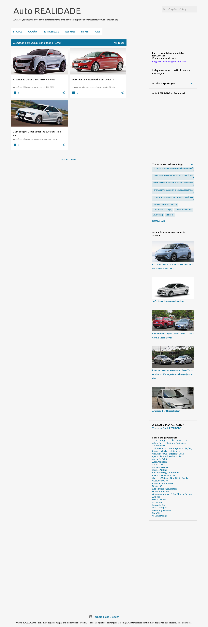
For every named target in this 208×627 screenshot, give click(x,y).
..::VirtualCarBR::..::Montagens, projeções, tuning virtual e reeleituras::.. (172, 449)
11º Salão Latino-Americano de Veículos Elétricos (173, 177)
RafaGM (156, 513)
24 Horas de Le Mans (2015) (164, 205)
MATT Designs (159, 507)
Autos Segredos (160, 467)
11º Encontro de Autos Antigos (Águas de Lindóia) (174, 169)
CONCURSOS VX (160, 480)
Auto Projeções (159, 462)
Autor (97, 31)
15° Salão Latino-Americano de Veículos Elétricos (174, 191)
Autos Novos (158, 464)
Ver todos (119, 43)
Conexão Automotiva (162, 483)
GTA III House (159, 499)
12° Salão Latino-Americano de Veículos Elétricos (174, 184)
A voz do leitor (183, 210)
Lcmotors (157, 502)
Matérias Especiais (51, 31)
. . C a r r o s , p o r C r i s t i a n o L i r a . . (170, 440)
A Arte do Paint (159, 459)
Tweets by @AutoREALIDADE (166, 428)
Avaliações (32, 31)
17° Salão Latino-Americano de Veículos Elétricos (174, 199)
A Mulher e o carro (162, 210)
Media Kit (85, 31)
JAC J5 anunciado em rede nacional (168, 301)
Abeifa (169, 215)
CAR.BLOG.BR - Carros (163, 475)
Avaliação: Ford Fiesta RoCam (166, 411)
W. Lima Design (159, 516)
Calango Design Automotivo (166, 472)
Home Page (17, 31)
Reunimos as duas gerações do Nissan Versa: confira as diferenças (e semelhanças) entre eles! (172, 374)
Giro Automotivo (160, 491)
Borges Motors (159, 470)
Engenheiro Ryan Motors (164, 489)
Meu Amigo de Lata (161, 510)
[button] (63, 93)
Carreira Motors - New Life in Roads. (170, 478)
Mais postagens (69, 159)
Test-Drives (70, 31)
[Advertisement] (173, 566)
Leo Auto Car (158, 505)
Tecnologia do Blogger (106, 616)
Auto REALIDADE (47, 11)
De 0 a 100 (157, 486)
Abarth (157, 215)
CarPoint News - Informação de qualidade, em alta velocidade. (168, 455)
